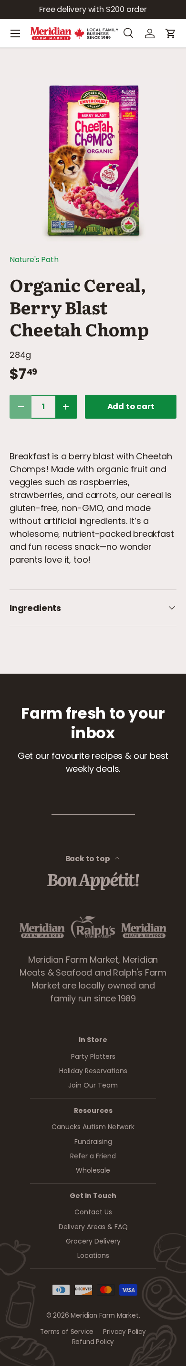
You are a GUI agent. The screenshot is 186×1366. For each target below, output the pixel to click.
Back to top (88, 858)
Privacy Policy (124, 1331)
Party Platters (93, 1056)
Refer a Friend (93, 1156)
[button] (170, 33)
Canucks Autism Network (93, 1127)
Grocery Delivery (93, 1241)
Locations (93, 1255)
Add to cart (131, 406)
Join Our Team (93, 1085)
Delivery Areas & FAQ (93, 1227)
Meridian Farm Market (104, 1315)
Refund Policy (93, 1341)
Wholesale (93, 1170)
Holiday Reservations (93, 1071)
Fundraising (93, 1141)
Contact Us (93, 1212)
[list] (93, 161)
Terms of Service (66, 1331)
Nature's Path (34, 259)
